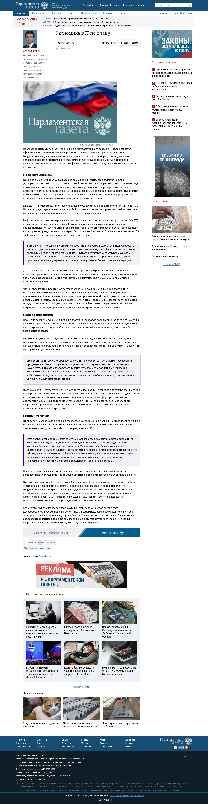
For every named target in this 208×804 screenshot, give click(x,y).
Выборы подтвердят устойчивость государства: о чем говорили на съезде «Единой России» (169, 124)
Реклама (129, 743)
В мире (71, 13)
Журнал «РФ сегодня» (134, 5)
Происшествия (89, 13)
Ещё (121, 13)
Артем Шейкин (45, 556)
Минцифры (45, 548)
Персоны (66, 743)
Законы (104, 5)
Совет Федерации (182, 13)
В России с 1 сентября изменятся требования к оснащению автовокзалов (172, 86)
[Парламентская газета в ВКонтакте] (179, 747)
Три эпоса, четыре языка (165, 256)
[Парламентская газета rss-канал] (175, 747)
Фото (102, 740)
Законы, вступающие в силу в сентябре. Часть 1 (170, 98)
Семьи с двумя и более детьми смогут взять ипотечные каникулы (170, 238)
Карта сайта (187, 756)
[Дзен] (135, 42)
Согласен (104, 800)
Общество (56, 13)
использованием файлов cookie (127, 795)
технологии (33, 542)
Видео (65, 740)
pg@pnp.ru (46, 779)
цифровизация (48, 542)
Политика (21, 13)
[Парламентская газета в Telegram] (182, 747)
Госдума (162, 13)
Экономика (38, 13)
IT (25, 542)
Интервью (86, 747)
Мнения (84, 743)
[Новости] (123, 42)
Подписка (115, 5)
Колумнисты (106, 747)
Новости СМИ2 (81, 687)
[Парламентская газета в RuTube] (189, 747)
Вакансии (129, 747)
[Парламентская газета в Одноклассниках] (186, 747)
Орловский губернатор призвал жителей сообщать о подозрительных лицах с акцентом (172, 72)
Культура (108, 13)
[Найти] (190, 5)
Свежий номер (90, 5)
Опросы (85, 740)
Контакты (130, 740)
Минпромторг (30, 548)
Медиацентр (68, 747)
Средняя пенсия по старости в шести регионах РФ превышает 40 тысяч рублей (87, 25)
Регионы (104, 743)
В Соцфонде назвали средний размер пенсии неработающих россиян (81, 22)
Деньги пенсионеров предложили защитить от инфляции (77, 18)
